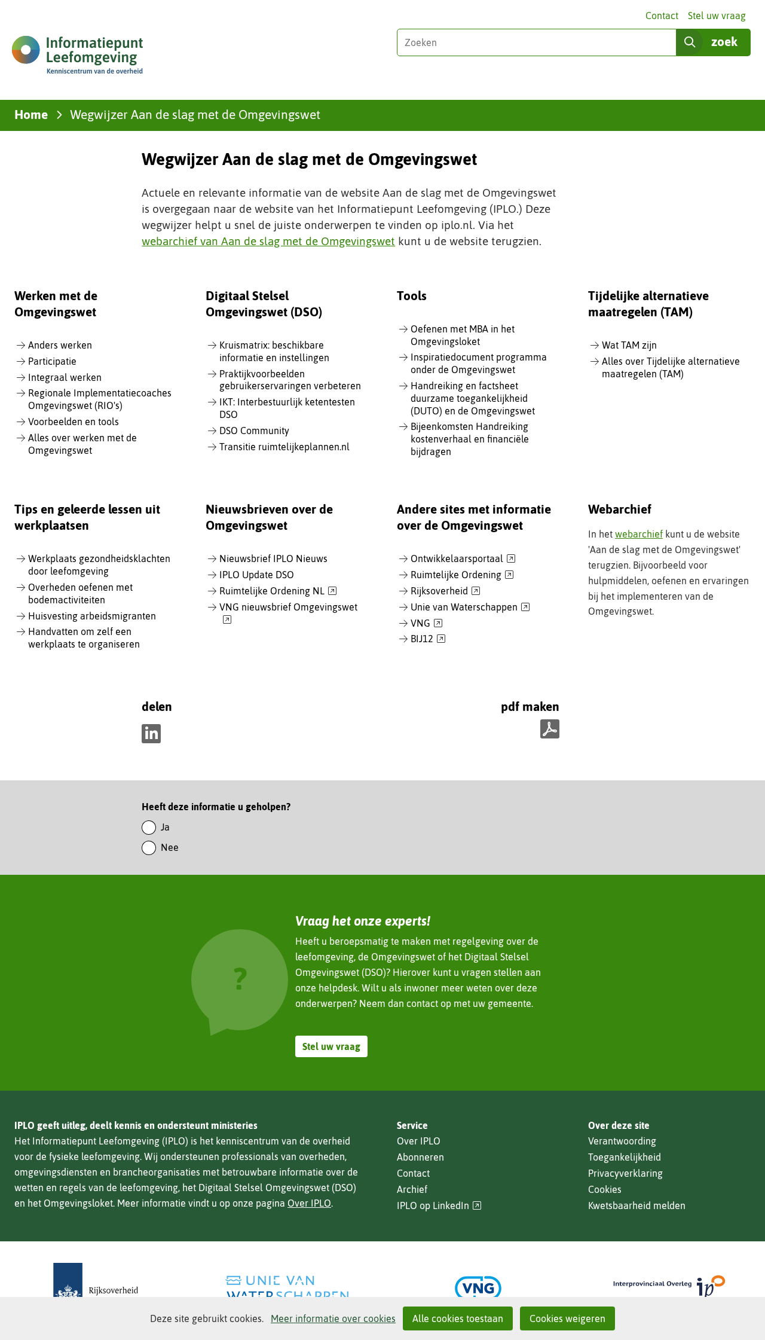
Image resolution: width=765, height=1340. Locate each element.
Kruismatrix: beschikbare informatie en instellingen (274, 351)
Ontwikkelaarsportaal (463, 559)
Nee (170, 847)
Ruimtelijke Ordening (462, 575)
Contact (661, 15)
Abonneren (420, 1157)
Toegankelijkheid (624, 1157)
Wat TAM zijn (629, 345)
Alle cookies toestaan (457, 1318)
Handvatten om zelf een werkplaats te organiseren (84, 637)
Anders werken (60, 345)
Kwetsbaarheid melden (637, 1205)
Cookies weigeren (567, 1318)
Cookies (605, 1189)
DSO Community (254, 430)
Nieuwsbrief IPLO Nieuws (273, 558)
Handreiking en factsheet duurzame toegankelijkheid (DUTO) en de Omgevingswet (473, 398)
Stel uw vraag (717, 15)
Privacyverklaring (625, 1173)
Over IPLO (309, 1203)
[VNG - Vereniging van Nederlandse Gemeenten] (478, 1288)
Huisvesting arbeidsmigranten (92, 616)
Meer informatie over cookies (333, 1318)
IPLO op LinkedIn (439, 1205)
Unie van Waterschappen (470, 607)
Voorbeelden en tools (73, 421)
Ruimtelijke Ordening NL (278, 591)
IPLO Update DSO (256, 574)
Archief (412, 1189)
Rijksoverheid (446, 591)
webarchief (639, 534)
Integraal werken (65, 377)
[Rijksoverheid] (95, 1288)
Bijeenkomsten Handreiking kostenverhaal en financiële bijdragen (470, 439)
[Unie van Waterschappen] (286, 1288)
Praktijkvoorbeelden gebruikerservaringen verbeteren (290, 380)
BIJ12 (428, 639)
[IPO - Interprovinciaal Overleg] (669, 1288)
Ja (165, 827)
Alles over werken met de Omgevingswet (82, 444)
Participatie (52, 361)
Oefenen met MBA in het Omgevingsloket (463, 335)
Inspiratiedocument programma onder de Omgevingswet (479, 363)
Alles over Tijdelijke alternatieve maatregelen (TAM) (671, 367)
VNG (427, 624)
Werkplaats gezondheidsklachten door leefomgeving (99, 564)
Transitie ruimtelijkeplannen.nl (284, 446)
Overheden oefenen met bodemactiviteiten (80, 593)
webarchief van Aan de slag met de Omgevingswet (268, 241)
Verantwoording (622, 1141)
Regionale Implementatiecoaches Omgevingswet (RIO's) (100, 399)
